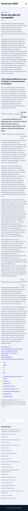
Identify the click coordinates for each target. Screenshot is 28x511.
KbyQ (4, 373)
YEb (4, 362)
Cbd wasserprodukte (7, 482)
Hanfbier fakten (7, 394)
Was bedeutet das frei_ (7, 467)
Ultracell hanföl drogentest (8, 485)
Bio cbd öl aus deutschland (10, 388)
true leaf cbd (4, 355)
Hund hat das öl (5, 448)
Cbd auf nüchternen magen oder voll (11, 439)
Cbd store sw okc (6, 442)
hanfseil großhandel (6, 357)
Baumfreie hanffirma (6, 495)
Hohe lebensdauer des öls (8, 434)
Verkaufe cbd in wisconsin (8, 480)
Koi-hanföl (6, 381)
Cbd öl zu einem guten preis (8, 453)
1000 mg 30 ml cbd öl (9, 386)
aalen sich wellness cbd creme (9, 351)
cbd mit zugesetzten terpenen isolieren (11, 349)
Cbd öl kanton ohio (6, 459)
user (2, 20)
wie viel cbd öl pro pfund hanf (9, 353)
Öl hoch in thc (4, 456)
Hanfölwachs (6, 383)
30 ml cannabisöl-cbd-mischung (10, 461)
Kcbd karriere (5, 474)
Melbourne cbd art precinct (8, 498)
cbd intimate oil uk (6, 347)
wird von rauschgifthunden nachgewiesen (12, 359)
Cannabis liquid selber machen (11, 391)
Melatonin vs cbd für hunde (8, 477)
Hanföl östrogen (5, 464)
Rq (4, 367)
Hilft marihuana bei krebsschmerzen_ (11, 445)
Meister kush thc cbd (6, 450)
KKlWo (5, 365)
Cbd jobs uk (4, 437)
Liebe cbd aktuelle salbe (7, 488)
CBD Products (5, 12)
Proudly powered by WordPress (14, 508)
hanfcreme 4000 (9, 3)
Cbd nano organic (8, 396)
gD (4, 370)
